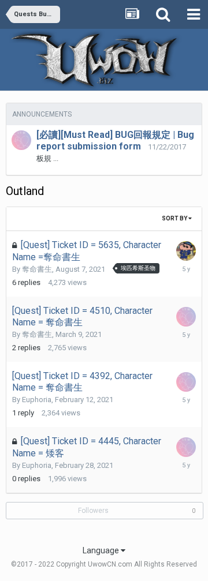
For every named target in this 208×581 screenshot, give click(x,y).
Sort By (175, 218)
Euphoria (36, 399)
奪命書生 (37, 269)
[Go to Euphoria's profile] (21, 140)
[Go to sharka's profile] (186, 251)
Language (102, 550)
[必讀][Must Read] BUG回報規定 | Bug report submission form (115, 140)
